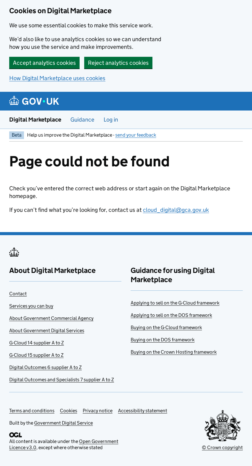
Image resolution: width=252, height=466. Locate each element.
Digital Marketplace (35, 119)
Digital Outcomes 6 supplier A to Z (45, 367)
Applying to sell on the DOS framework (171, 315)
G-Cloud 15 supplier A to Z (36, 355)
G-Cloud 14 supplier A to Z (36, 343)
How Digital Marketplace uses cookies (57, 78)
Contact (18, 294)
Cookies (68, 411)
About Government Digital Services (46, 330)
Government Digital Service (63, 423)
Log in (111, 119)
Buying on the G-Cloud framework (166, 327)
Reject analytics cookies (118, 62)
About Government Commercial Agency (51, 318)
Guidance (82, 119)
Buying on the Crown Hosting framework (174, 352)
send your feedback (135, 135)
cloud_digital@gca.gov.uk (176, 209)
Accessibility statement (142, 411)
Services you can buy (31, 306)
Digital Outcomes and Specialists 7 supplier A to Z (61, 380)
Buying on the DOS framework (163, 340)
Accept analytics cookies (44, 62)
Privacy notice (97, 411)
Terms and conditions (31, 411)
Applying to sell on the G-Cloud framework (175, 303)
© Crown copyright (222, 447)
